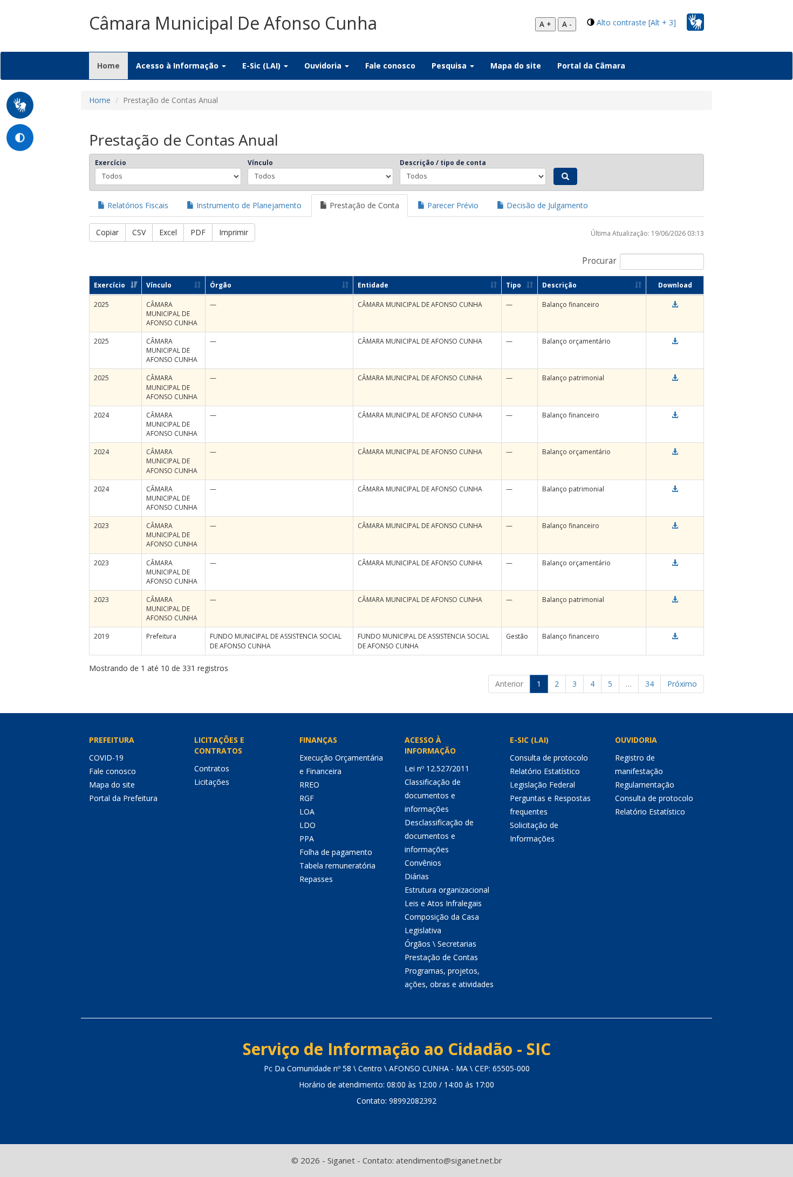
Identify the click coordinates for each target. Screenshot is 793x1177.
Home (112, 65)
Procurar (599, 260)
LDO (307, 825)
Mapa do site (515, 65)
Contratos (211, 768)
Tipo (513, 285)
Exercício (110, 163)
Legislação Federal (542, 784)
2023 (101, 525)
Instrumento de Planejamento (248, 205)
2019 (101, 636)
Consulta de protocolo (549, 757)
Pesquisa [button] (450, 65)
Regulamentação (644, 784)
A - (567, 24)
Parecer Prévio (451, 205)
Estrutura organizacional (447, 890)
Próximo (682, 684)
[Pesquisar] (565, 176)
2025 (101, 304)
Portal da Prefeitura (123, 798)
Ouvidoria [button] (324, 65)
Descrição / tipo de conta (443, 163)
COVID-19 (106, 757)
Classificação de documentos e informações (433, 795)
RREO (309, 784)
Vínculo (260, 163)
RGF (306, 798)
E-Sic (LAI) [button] (262, 65)
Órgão (220, 285)
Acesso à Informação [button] (178, 65)
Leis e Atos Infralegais (443, 903)
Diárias (417, 876)
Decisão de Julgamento (546, 205)
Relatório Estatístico (545, 771)
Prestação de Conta (363, 205)
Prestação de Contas (441, 957)
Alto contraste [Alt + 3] (636, 22)
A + (545, 24)
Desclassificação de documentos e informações (439, 835)
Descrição (559, 285)
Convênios (423, 863)
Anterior (509, 684)
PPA (306, 838)
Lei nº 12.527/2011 (437, 768)
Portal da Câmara (591, 65)
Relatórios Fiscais (136, 205)
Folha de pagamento (335, 852)
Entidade (373, 285)
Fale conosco (390, 65)
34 (649, 684)
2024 (101, 415)
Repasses (316, 879)
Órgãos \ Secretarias (440, 944)
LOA (307, 811)
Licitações (211, 782)
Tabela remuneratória (337, 865)
